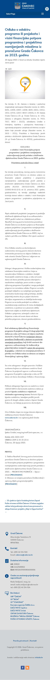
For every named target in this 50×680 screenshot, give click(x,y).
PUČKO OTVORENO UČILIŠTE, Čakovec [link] (24, 619)
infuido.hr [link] (39, 657)
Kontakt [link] (33, 640)
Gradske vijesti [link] (39, 59)
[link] (47, 9)
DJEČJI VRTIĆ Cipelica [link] (18, 608)
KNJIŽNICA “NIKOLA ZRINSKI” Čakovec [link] (25, 616)
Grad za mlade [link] (25, 59)
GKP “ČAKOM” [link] (16, 596)
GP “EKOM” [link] (14, 599)
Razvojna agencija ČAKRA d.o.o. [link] (22, 605)
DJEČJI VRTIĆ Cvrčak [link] (18, 610)
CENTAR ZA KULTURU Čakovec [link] (21, 613)
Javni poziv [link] (9, 62)
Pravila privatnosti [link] (20, 640)
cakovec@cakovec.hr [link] (24, 554)
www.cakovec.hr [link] (11, 417)
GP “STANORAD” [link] (17, 602)
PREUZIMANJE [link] (16, 474)
